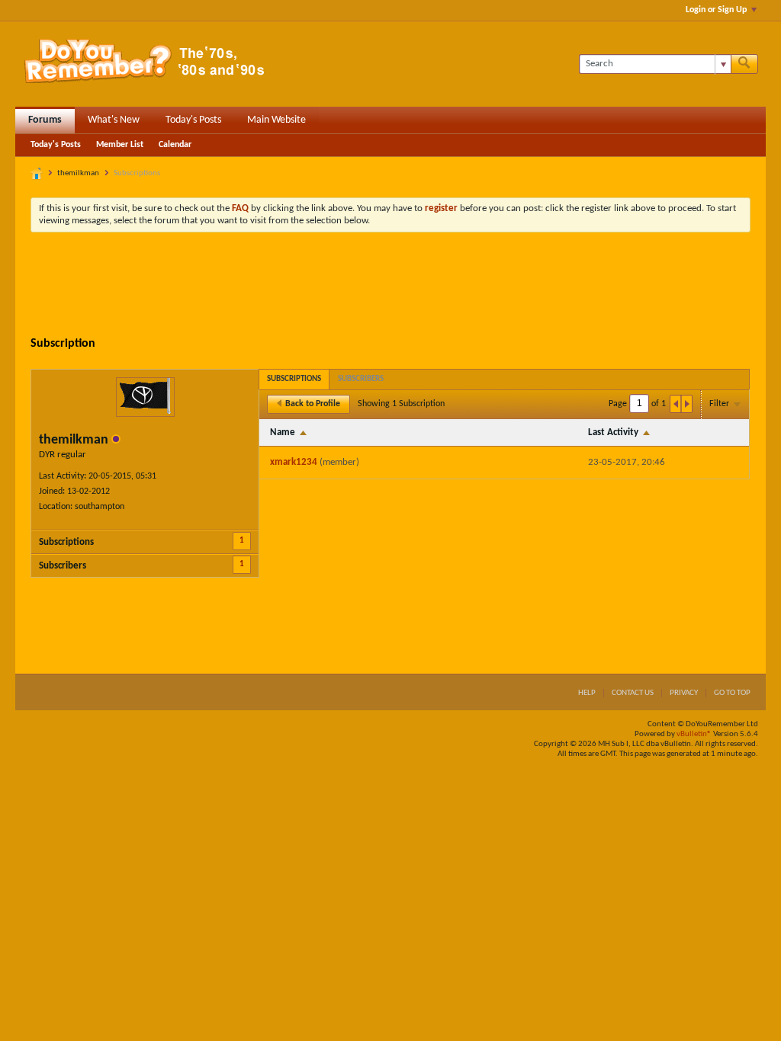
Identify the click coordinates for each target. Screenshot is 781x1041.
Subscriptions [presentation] (294, 379)
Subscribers (62, 566)
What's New (114, 120)
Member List (119, 144)
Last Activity (613, 432)
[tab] (294, 379)
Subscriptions (66, 542)
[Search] (744, 64)
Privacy (684, 693)
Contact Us (633, 693)
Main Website (276, 120)
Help (587, 693)
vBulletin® (694, 734)
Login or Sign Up (716, 9)
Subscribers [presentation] (361, 379)
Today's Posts (193, 120)
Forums (45, 120)
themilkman (78, 173)
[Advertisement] (390, 285)
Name (282, 432)
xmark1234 (293, 462)
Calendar (175, 144)
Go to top (732, 693)
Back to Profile (312, 403)
